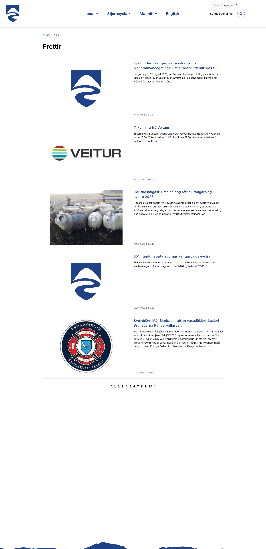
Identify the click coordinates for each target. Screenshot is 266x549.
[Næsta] (155, 386)
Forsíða (46, 35)
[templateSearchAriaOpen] (241, 13)
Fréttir (56, 35)
